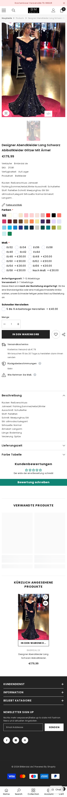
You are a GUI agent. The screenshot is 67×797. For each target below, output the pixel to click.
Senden (54, 727)
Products (20, 18)
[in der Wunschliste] (56, 334)
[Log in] (53, 10)
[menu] (4, 10)
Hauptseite (7, 18)
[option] (33, 69)
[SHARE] (62, 334)
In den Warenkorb (25, 334)
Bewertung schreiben (33, 482)
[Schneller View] (45, 603)
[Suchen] (14, 10)
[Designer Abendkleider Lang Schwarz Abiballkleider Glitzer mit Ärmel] (33, 617)
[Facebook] (6, 740)
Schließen (64, 3)
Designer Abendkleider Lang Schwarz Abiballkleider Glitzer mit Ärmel (33, 656)
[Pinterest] (25, 740)
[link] (17, 561)
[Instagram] (16, 740)
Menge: (6, 317)
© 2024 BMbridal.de (22, 766)
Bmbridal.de (21, 163)
